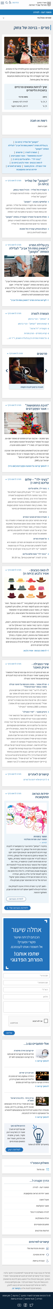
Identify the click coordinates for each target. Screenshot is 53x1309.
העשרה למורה (31, 152)
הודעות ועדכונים (42, 1230)
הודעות (16, 1295)
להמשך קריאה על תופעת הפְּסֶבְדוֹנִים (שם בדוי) (27, 466)
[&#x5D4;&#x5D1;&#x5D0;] (6, 370)
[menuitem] (26, 1169)
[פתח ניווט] (2, 3)
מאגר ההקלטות (42, 1206)
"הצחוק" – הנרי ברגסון (37, 318)
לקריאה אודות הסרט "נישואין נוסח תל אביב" (28, 300)
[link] (27, 142)
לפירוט (44, 842)
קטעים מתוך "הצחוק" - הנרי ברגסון (32, 323)
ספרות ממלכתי (44, 17)
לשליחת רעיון (14, 1149)
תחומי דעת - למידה (42, 12)
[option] (26, 373)
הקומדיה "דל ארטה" (38, 328)
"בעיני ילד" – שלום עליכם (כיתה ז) (27, 159)
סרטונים (19, 152)
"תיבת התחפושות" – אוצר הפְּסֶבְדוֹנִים (26, 155)
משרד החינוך (42, 2)
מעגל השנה (44, 1199)
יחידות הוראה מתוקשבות (26, 169)
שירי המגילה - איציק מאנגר (35, 166)
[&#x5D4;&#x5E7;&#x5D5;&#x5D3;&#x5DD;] (46, 370)
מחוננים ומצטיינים (41, 1224)
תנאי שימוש (29, 1298)
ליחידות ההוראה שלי (18, 907)
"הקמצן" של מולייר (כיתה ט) (27, 142)
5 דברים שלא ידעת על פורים (35, 779)
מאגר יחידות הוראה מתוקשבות (36, 1193)
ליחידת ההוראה (16, 898)
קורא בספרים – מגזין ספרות (35, 333)
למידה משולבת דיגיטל (39, 1212)
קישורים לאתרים (14, 166)
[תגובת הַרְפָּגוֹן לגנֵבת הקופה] (26, 370)
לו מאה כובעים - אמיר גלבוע (35, 650)
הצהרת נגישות (17, 1298)
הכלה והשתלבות (42, 1218)
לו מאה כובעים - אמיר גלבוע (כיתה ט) (26, 162)
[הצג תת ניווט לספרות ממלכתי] (3, 18)
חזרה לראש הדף (14, 180)
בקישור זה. (16, 1288)
